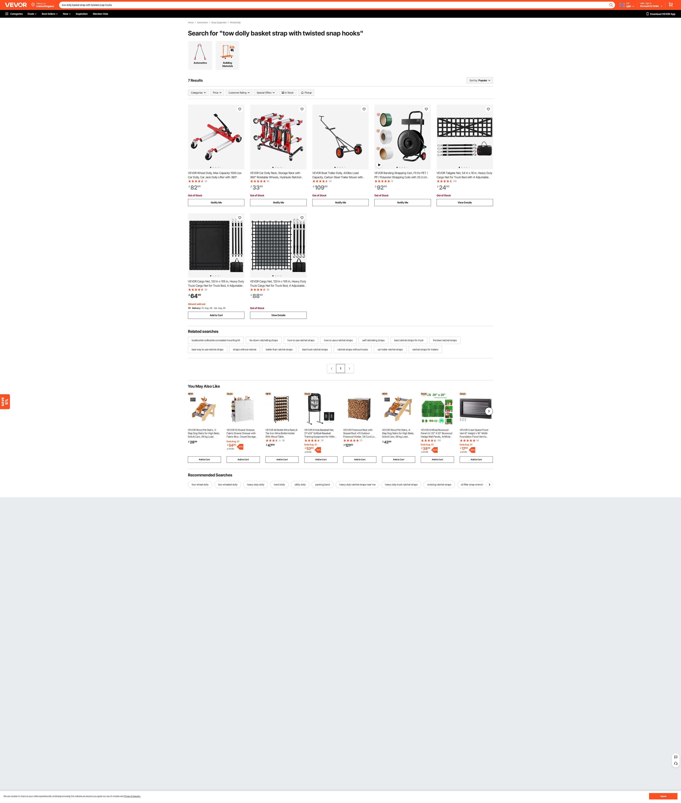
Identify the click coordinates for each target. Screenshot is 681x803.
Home (190, 22)
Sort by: (474, 80)
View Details (465, 202)
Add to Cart (216, 315)
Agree (663, 796)
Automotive (202, 22)
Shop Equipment (218, 22)
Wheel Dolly (235, 22)
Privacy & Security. (132, 796)
